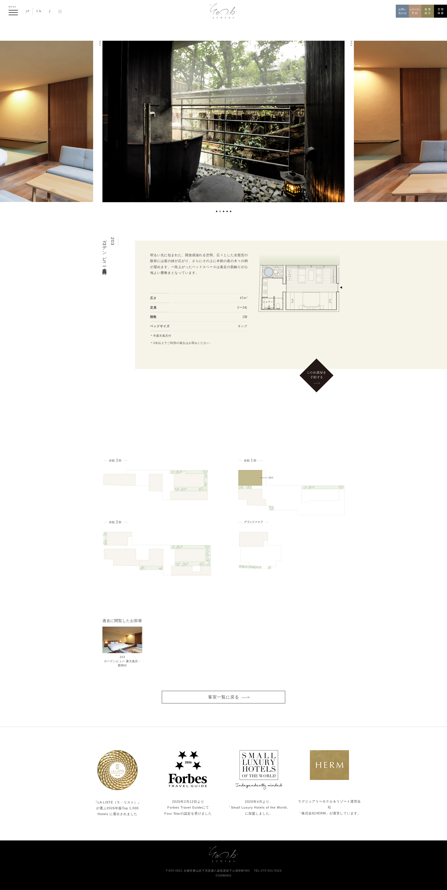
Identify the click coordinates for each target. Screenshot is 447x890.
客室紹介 (428, 11)
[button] (216, 211)
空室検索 (441, 11)
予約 (415, 11)
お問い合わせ (402, 11)
